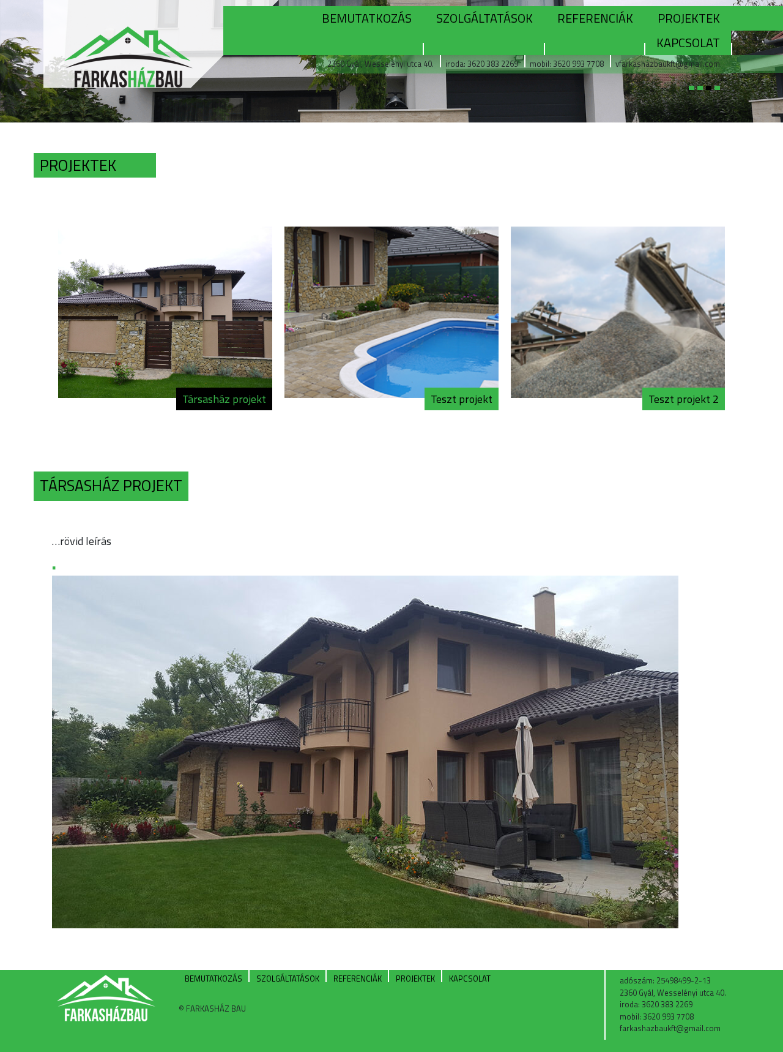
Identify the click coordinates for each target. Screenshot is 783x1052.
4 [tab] (722, 96)
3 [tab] (714, 96)
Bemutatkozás (367, 18)
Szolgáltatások (484, 18)
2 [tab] (705, 96)
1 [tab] (697, 96)
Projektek (689, 18)
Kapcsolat (688, 42)
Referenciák (595, 18)
